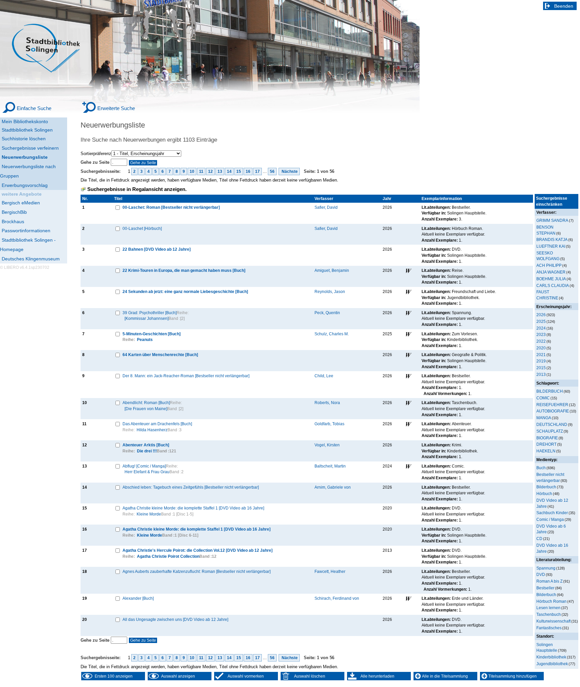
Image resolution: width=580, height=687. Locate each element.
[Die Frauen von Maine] (146, 408)
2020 (541, 348)
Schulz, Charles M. (332, 334)
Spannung (545, 568)
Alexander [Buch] (138, 598)
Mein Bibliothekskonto (25, 121)
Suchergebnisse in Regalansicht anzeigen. (137, 189)
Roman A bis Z (549, 581)
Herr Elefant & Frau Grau (147, 472)
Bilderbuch (546, 487)
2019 (541, 361)
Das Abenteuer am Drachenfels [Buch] (157, 424)
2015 (541, 367)
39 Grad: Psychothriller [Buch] (150, 312)
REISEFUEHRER (552, 404)
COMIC (543, 398)
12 (210, 171)
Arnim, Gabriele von (333, 487)
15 (238, 171)
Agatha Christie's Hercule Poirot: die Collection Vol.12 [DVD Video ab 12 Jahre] (198, 550)
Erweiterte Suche (116, 108)
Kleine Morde (149, 514)
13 (220, 171)
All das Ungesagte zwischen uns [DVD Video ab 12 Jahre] (175, 619)
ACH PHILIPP (549, 265)
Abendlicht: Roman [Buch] (146, 402)
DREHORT (546, 444)
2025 (541, 321)
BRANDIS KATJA (552, 239)
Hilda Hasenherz (152, 430)
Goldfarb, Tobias (329, 424)
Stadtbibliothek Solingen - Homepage (28, 244)
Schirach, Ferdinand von (337, 598)
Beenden (563, 6)
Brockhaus (13, 221)
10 (192, 171)
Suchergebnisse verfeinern (30, 148)
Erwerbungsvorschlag (25, 185)
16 (248, 171)
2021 (541, 354)
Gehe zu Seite (96, 162)
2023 (541, 334)
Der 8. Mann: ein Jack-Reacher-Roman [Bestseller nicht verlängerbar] (186, 376)
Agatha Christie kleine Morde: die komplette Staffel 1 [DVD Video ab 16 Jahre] (193, 508)
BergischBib (14, 212)
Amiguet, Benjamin (332, 270)
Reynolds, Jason (330, 291)
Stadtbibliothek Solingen (27, 130)
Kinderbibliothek (551, 657)
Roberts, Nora (327, 402)
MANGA (543, 417)
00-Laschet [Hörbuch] (142, 228)
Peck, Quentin (327, 312)
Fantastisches (549, 628)
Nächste (289, 171)
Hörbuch (544, 493)
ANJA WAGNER (551, 272)
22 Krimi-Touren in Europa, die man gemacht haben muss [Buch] (184, 270)
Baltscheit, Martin (330, 466)
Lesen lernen (548, 607)
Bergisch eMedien (21, 202)
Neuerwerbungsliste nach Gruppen (28, 171)
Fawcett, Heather (330, 571)
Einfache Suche (34, 108)
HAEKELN (545, 451)
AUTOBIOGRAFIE (552, 411)
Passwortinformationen (26, 230)
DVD (540, 574)
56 (272, 171)
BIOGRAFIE (547, 438)
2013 (541, 374)
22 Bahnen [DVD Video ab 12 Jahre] (157, 249)
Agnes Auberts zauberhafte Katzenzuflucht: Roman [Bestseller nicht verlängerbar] (197, 571)
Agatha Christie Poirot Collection (168, 556)
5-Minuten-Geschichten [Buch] (152, 334)
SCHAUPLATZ (549, 431)
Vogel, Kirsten (327, 445)
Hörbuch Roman (551, 601)
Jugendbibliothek (552, 663)
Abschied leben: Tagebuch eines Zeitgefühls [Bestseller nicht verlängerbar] (191, 487)
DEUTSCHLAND (551, 424)
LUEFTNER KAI (550, 246)
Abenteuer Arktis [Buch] (146, 445)
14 (229, 171)
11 (201, 171)
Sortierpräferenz (96, 153)
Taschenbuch (548, 614)
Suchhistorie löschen (24, 138)
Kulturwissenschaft (553, 621)
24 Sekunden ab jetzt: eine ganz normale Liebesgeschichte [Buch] (185, 291)
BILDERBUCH (549, 391)
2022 (541, 341)
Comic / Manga (550, 519)
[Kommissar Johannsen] (146, 318)
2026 (541, 314)
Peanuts (145, 339)
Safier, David (326, 207)
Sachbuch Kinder (552, 512)
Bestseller (545, 588)
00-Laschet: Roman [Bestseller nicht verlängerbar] (171, 207)
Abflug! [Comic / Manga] (144, 466)
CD (539, 538)
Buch (541, 467)
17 (257, 171)
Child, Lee (324, 376)
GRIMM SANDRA (552, 220)
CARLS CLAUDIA (552, 285)
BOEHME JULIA (551, 279)
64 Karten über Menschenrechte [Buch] (160, 354)
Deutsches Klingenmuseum (31, 258)
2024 (541, 328)
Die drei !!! (147, 451)
